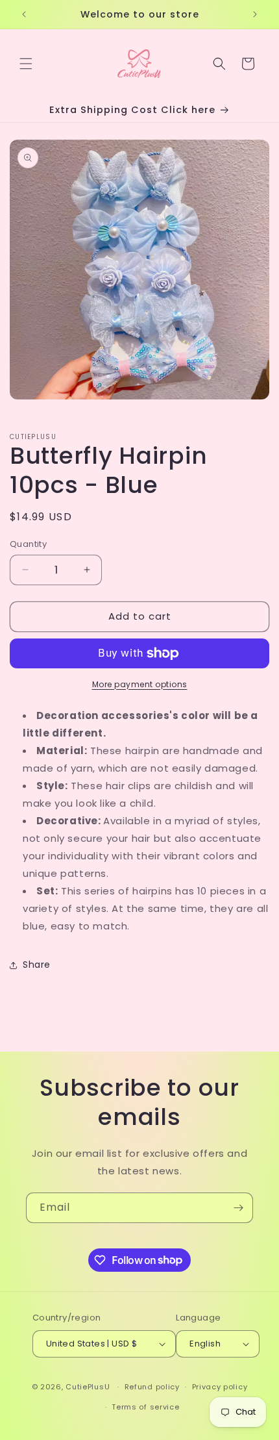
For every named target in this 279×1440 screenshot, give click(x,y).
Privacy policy (220, 1387)
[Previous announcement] (24, 14)
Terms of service (145, 1407)
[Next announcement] (255, 14)
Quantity (28, 544)
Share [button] (37, 964)
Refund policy (152, 1387)
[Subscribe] (238, 1208)
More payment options (140, 684)
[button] (26, 63)
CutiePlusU (88, 1387)
